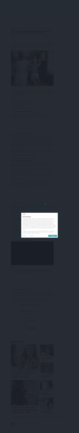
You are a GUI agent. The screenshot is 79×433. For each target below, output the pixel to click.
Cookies (28, 233)
